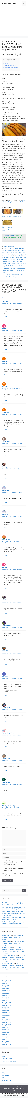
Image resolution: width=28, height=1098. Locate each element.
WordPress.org (6, 1080)
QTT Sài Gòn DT (6, 651)
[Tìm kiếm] (24, 890)
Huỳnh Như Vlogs (7, 963)
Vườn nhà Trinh (9, 4)
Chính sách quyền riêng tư (21, 1093)
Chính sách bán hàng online (7, 1093)
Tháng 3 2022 (6, 1015)
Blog (3, 1056)
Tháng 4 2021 (6, 1039)
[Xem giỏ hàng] (20, 3)
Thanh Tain (5, 490)
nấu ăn (9, 266)
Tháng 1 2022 (6, 1020)
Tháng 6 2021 (6, 1034)
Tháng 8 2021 (6, 1029)
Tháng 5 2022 (6, 1010)
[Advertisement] (14, 22)
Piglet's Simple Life (8, 733)
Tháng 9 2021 (6, 1027)
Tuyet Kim (5, 361)
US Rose (4, 567)
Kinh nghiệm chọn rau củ (9, 1061)
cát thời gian (6, 758)
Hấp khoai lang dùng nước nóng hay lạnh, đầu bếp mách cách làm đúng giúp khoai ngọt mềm (13, 913)
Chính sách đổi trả (8, 1095)
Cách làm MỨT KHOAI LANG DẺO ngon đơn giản (6, 216)
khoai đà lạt (11, 257)
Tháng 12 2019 (6, 1044)
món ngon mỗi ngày (15, 259)
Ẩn (15, 59)
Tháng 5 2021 (6, 1037)
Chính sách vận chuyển (18, 1095)
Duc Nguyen (6, 441)
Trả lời (5, 316)
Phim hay (5, 301)
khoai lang (15, 253)
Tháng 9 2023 (6, 983)
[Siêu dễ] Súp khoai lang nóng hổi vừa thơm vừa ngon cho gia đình (13, 937)
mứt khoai (13, 261)
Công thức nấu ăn (9, 246)
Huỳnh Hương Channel (8, 955)
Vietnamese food (17, 266)
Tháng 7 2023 (6, 988)
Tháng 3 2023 (6, 998)
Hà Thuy (4, 328)
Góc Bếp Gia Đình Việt (8, 806)
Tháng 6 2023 (6, 990)
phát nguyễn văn (7, 947)
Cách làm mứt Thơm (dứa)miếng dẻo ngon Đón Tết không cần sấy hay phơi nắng (13, 270)
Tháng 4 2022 (6, 1012)
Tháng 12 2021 (6, 1022)
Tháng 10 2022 (6, 1005)
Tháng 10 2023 (6, 981)
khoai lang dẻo (9, 255)
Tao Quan (5, 676)
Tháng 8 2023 (6, 986)
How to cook (16, 250)
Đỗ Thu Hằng (6, 935)
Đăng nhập (5, 1073)
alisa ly (4, 600)
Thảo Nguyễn (6, 467)
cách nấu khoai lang (15, 248)
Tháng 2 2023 (6, 1000)
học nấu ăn (9, 250)
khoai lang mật (18, 255)
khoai (10, 253)
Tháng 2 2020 (6, 1042)
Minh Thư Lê (6, 540)
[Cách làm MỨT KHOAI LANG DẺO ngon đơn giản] (7, 211)
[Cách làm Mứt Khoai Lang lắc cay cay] (18, 211)
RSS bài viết (5, 1075)
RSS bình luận (6, 1078)
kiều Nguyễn (6, 782)
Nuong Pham (6, 412)
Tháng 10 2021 (6, 1025)
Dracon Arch (6, 707)
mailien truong (6, 625)
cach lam (6, 248)
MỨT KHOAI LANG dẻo (13, 263)
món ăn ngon (19, 257)
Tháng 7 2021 (6, 1032)
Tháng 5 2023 (6, 993)
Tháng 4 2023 (6, 995)
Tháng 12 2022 (6, 1003)
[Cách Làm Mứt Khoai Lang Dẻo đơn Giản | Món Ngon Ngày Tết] (7, 222)
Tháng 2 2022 (6, 1017)
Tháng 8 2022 (6, 1007)
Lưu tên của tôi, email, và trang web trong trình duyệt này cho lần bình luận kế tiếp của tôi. (14, 862)
